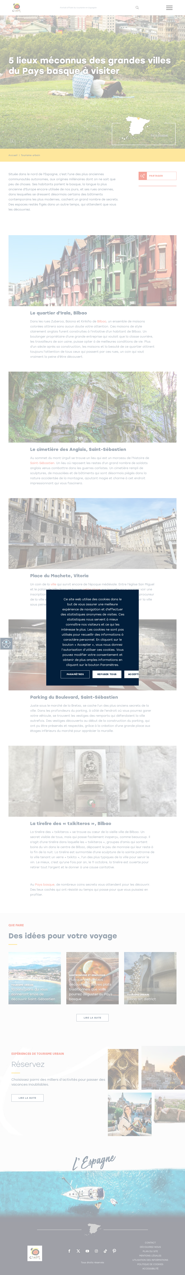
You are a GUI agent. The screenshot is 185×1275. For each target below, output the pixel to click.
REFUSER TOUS (107, 674)
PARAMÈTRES (75, 674)
